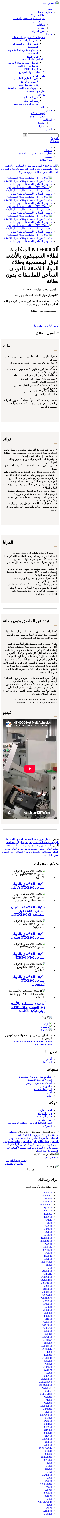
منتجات (48, 34)
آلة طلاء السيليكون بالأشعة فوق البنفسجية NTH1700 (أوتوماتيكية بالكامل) (27, 1007)
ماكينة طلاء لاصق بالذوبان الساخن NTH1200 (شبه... (28, 935)
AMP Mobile (25, 1135)
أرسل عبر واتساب (15, 1163)
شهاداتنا (41, 24)
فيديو (49, 110)
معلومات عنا (45, 12)
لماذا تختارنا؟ (38, 15)
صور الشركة (38, 31)
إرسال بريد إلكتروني (17, 1160)
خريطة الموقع (42, 1135)
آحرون (41, 94)
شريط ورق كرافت (28, 65)
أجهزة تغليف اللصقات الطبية (23, 88)
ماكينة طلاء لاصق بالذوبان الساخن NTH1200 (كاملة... (27, 885)
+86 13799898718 (42, 1041)
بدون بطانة (33, 56)
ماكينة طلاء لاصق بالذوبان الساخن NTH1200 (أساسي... (28, 980)
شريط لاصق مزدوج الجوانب (23, 62)
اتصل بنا (47, 1062)
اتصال (49, 129)
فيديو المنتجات (37, 116)
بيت (50, 8)
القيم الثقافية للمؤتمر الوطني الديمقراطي (29, 1122)
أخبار (49, 1059)
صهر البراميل (31, 100)
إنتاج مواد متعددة (36, 91)
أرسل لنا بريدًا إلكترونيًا (46, 325)
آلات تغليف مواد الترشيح (32, 72)
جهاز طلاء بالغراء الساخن (35, 1141)
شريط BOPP (31, 69)
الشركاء (40, 27)
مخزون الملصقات (29, 40)
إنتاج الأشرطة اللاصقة (33, 59)
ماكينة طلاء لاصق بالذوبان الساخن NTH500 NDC (28, 955)
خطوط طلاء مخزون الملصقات (28, 37)
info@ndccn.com (23, 1041)
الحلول (41, 126)
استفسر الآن (52, 1157)
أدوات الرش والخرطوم (26, 103)
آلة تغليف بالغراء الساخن (45, 1138)
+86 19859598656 (42, 1044)
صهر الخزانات (31, 97)
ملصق (48, 156)
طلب (42, 107)
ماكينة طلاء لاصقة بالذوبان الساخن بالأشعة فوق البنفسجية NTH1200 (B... (28, 910)
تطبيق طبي (39, 75)
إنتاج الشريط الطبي (28, 84)
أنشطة (41, 122)
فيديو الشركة (38, 113)
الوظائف (47, 119)
